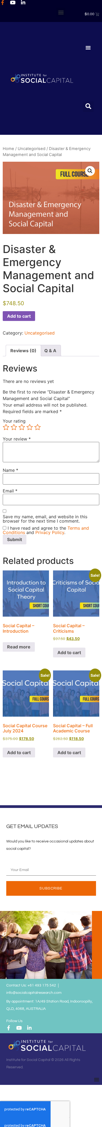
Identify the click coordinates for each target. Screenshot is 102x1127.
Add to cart (19, 316)
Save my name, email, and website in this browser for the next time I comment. (45, 518)
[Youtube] (12, 2)
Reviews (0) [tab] (23, 350)
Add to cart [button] (69, 652)
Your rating (14, 421)
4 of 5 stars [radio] (29, 427)
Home (8, 148)
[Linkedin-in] (23, 2)
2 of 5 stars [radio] (14, 427)
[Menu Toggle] (88, 47)
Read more (18, 647)
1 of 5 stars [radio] (6, 427)
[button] (60, 12)
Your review (17, 439)
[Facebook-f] (2, 2)
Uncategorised (31, 148)
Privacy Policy (49, 532)
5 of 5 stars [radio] (37, 427)
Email (10, 491)
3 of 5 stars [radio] (21, 427)
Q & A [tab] (50, 350)
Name (10, 470)
